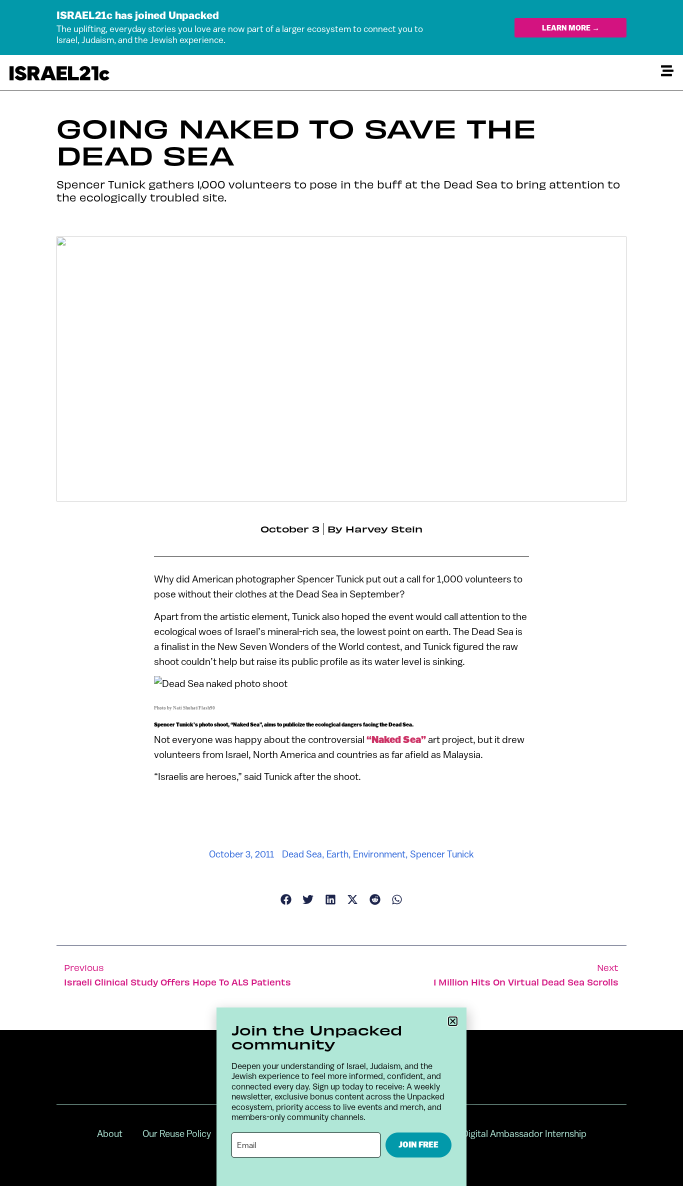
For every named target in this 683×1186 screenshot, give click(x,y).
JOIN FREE (418, 1145)
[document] (341, 593)
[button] (452, 1021)
